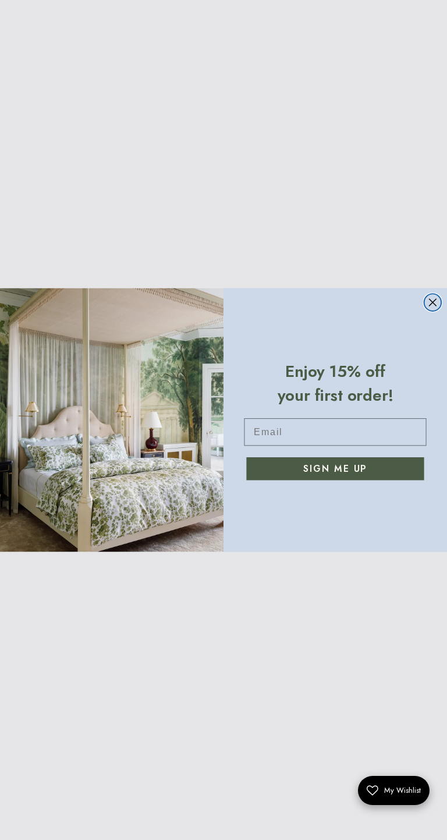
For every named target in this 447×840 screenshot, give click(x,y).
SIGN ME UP (335, 468)
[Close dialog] (433, 302)
